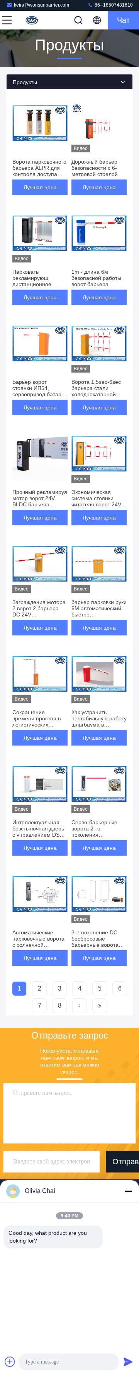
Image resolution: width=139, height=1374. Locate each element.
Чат (123, 20)
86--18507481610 (113, 5)
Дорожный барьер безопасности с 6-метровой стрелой (94, 168)
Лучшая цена (40, 187)
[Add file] (10, 1361)
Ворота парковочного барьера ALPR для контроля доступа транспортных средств (39, 174)
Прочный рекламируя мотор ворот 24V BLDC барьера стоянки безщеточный (39, 504)
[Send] (128, 1361)
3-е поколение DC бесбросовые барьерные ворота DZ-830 (95, 941)
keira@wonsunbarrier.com (41, 5)
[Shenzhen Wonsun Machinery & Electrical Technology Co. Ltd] (32, 20)
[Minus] (128, 1191)
